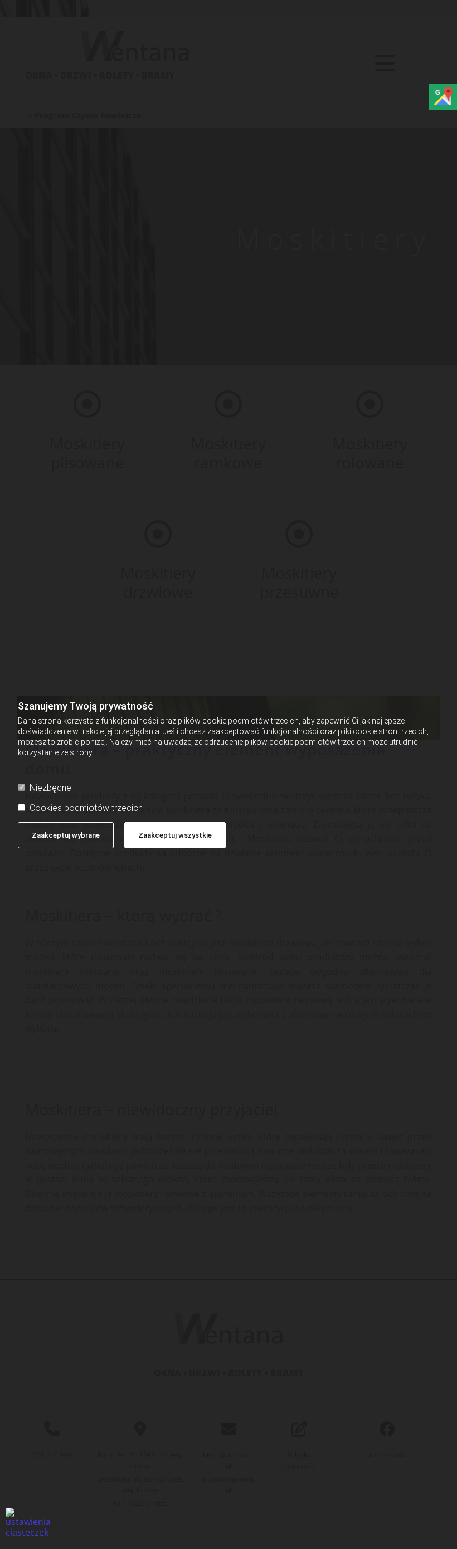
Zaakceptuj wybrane (66, 835)
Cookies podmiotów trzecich (86, 808)
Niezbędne (50, 788)
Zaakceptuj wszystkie (175, 835)
